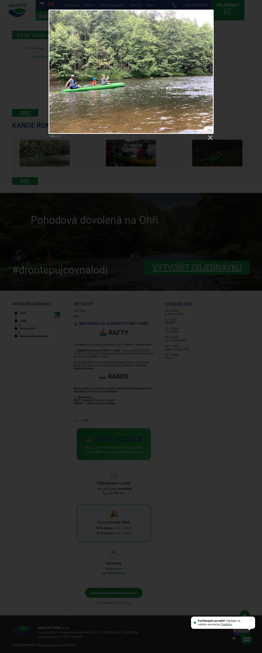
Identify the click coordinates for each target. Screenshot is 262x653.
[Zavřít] (250, 620)
